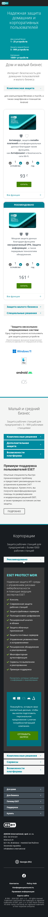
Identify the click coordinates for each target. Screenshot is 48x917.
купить (24, 184)
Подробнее (14, 511)
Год (32, 166)
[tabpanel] (24, 199)
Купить (24, 286)
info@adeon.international (14, 848)
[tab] (24, 88)
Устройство (15, 166)
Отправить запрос (24, 735)
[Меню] (42, 3)
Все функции (13, 195)
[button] (10, 163)
